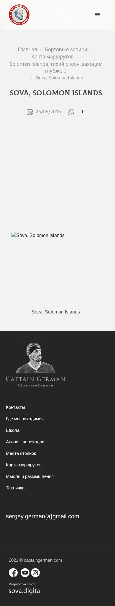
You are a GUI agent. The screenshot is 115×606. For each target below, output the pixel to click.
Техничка (15, 487)
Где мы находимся (25, 418)
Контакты (15, 407)
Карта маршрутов (24, 464)
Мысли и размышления (30, 476)
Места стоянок (21, 453)
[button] (97, 15)
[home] (17, 15)
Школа (12, 430)
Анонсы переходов (25, 441)
